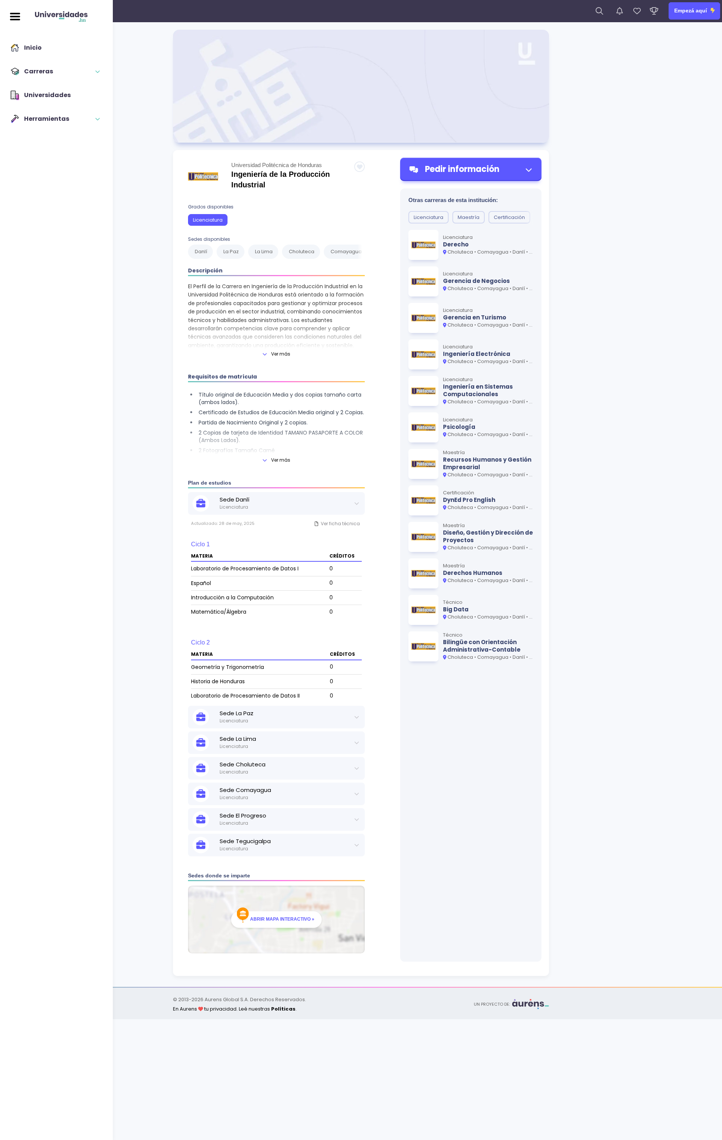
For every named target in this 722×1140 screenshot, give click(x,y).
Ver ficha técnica (340, 523)
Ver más (280, 354)
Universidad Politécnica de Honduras (276, 165)
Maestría (468, 217)
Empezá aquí (691, 11)
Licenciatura (208, 219)
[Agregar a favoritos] (359, 166)
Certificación (509, 217)
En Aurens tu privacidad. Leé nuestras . (235, 1008)
